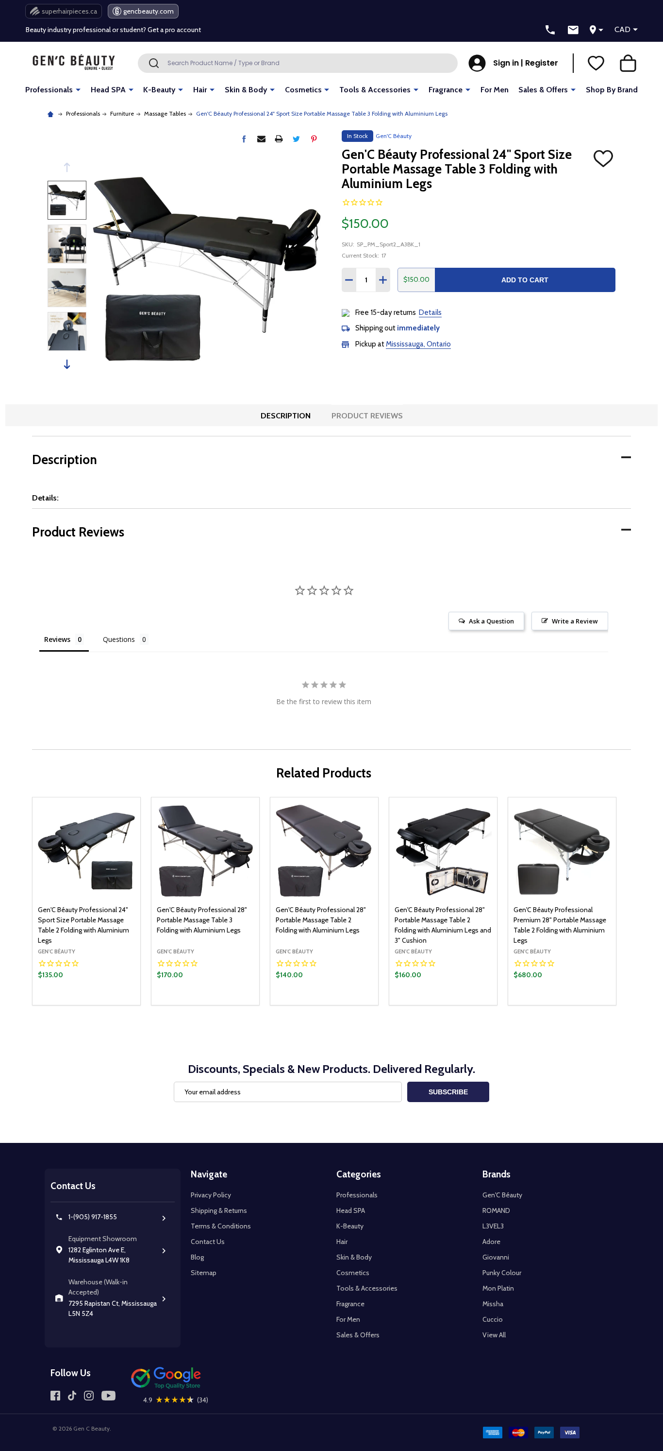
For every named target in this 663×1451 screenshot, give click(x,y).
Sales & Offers (543, 89)
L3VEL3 (493, 1226)
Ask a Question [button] (491, 621)
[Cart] (628, 63)
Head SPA (108, 89)
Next (67, 364)
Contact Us (208, 1241)
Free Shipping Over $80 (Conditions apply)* (91, 31)
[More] (78, 89)
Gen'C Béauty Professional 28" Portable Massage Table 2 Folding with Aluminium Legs (321, 919)
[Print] (278, 138)
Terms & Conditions (221, 1226)
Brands (496, 1174)
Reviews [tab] (57, 639)
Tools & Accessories (375, 89)
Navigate (209, 1174)
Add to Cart (524, 280)
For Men (495, 89)
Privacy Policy (211, 1195)
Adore (491, 1241)
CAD (622, 29)
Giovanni (495, 1257)
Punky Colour (501, 1272)
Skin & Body (246, 89)
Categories (358, 1174)
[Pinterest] (313, 138)
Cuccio (492, 1319)
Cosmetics (303, 89)
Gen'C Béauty (502, 1195)
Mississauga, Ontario (418, 344)
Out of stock (324, 1004)
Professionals (49, 89)
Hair (200, 89)
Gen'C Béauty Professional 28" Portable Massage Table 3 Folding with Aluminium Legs (202, 919)
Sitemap (203, 1272)
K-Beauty (159, 89)
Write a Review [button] (575, 621)
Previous (67, 167)
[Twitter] (296, 138)
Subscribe (448, 1092)
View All (494, 1334)
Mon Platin (498, 1288)
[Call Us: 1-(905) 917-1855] (550, 30)
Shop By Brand (612, 89)
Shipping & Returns (219, 1210)
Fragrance (446, 89)
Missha (492, 1303)
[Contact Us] (573, 30)
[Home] (52, 113)
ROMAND (496, 1210)
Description (286, 415)
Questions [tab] (119, 639)
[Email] (261, 138)
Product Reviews (367, 415)
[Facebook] (243, 138)
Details (430, 312)
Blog (197, 1257)
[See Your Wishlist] (596, 63)
